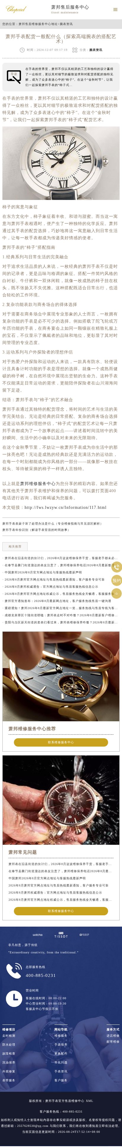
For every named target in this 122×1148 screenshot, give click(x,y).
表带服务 (8, 1080)
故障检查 (8, 1053)
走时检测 (8, 1035)
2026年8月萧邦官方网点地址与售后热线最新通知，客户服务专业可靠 (59, 885)
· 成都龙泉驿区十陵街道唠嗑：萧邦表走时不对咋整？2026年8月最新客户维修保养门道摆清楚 (61, 615)
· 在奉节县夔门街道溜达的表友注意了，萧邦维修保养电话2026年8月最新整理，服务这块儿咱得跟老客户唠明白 (61, 565)
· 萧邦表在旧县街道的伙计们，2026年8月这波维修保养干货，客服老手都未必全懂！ (61, 558)
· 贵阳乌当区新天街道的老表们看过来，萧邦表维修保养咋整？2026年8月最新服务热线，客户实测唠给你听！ (61, 622)
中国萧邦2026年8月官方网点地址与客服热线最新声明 (47, 878)
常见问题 (61, 1062)
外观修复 (8, 1071)
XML (89, 1100)
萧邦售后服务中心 (70, 7)
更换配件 (61, 1053)
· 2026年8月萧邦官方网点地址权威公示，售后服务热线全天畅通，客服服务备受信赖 (61, 593)
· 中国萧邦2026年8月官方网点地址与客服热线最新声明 (42, 572)
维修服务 (61, 1035)
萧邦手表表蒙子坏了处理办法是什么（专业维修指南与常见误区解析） (52, 523)
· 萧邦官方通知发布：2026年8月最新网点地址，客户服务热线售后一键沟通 (56, 601)
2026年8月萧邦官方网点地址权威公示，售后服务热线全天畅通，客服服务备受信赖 (61, 899)
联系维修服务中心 (61, 742)
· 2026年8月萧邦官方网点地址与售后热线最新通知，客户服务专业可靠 (53, 579)
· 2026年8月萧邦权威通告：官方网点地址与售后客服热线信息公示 (50, 586)
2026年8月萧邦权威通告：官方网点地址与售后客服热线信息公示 (55, 892)
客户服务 (61, 1080)
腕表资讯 (66, 24)
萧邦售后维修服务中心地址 (38, 24)
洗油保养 (8, 1062)
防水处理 (8, 1044)
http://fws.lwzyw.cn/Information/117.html (66, 507)
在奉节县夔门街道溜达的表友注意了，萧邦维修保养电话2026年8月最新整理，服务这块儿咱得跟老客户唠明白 (61, 871)
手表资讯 (61, 1071)
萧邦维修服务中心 (38, 483)
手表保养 (61, 1044)
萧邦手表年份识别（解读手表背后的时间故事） (36, 529)
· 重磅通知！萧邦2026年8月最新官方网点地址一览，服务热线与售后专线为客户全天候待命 (61, 608)
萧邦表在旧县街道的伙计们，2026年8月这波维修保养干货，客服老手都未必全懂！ (61, 864)
